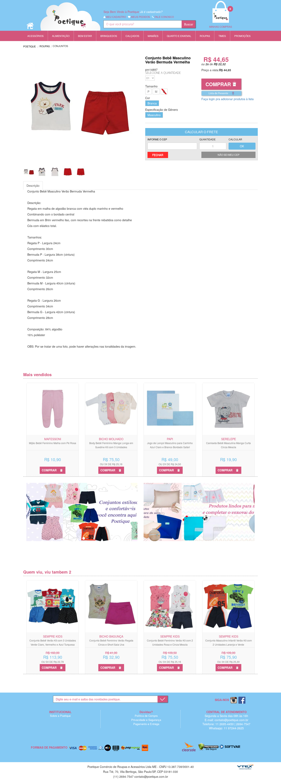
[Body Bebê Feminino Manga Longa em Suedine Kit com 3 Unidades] (111, 409)
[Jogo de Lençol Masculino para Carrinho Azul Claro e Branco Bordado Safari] (170, 409)
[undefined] (81, 108)
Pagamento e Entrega (146, 724)
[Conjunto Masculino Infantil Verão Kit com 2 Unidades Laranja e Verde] (228, 606)
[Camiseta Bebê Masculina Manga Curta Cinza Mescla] (228, 409)
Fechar (157, 155)
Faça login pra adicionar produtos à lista (227, 99)
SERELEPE (228, 439)
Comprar (218, 84)
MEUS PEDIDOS (140, 16)
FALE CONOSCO (164, 16)
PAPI (170, 439)
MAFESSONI (52, 439)
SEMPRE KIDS (52, 636)
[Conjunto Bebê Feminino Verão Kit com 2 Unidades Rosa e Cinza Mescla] (170, 606)
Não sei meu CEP (228, 154)
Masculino (154, 115)
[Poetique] (70, 20)
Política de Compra (146, 716)
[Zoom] (29, 172)
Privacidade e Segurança (146, 720)
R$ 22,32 (220, 64)
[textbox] (142, 24)
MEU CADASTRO (115, 16)
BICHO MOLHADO (111, 439)
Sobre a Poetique (60, 716)
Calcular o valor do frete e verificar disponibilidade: (172, 144)
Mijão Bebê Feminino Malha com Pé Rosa (52, 443)
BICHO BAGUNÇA (111, 636)
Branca (152, 103)
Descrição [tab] (33, 185)
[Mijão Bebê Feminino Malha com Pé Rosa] (53, 409)
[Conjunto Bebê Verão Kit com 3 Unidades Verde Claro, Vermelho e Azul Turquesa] (53, 606)
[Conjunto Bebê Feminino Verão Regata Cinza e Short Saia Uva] (111, 606)
